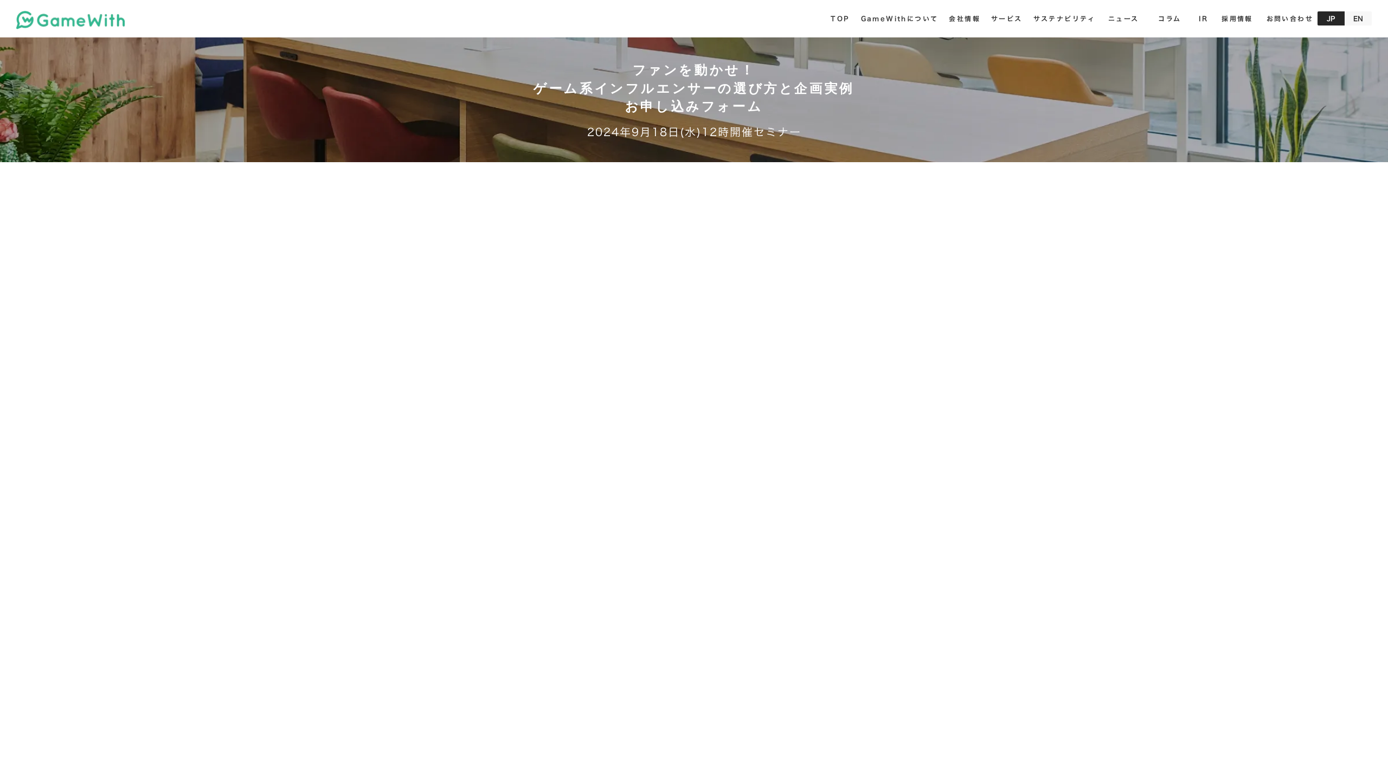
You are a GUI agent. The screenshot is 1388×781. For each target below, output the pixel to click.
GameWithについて (900, 18)
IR (1204, 18)
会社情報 (964, 18)
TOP (840, 18)
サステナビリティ (1064, 18)
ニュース (1123, 18)
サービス (1007, 18)
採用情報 (1237, 18)
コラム (1169, 18)
